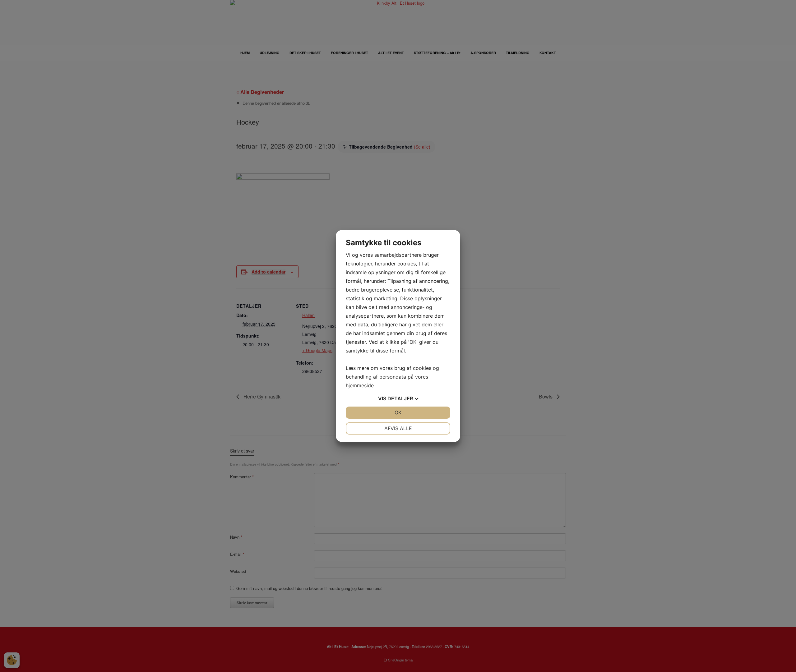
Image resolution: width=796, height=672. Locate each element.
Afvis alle (398, 428)
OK (398, 412)
